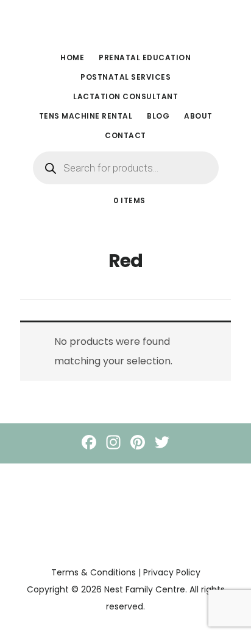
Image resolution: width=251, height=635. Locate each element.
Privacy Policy (171, 572)
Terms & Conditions (93, 572)
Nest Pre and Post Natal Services (125, 26)
